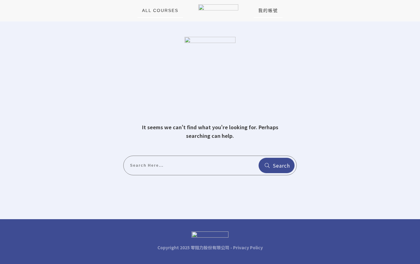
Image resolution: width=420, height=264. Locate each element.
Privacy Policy (248, 247)
